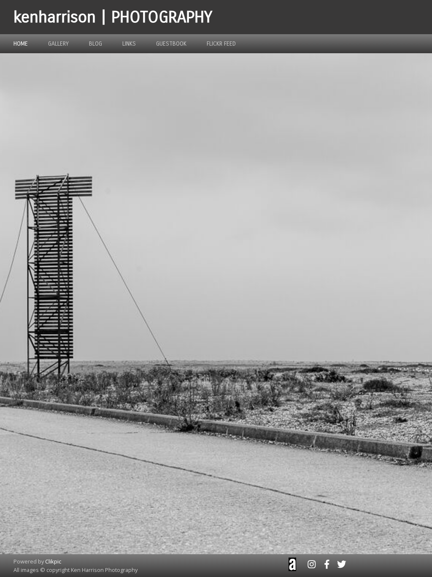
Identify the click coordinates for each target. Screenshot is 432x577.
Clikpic (53, 561)
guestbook (171, 43)
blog (95, 43)
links (129, 43)
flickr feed (221, 43)
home (21, 43)
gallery (58, 43)
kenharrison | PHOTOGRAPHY (113, 17)
